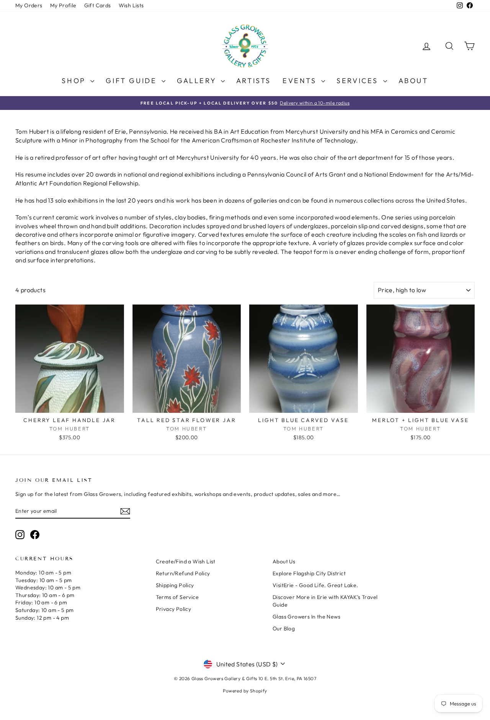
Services (358, 80)
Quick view (69, 404)
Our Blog (284, 628)
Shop (75, 80)
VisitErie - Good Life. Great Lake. (315, 585)
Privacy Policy (173, 608)
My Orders (28, 5)
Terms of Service (177, 597)
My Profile (63, 5)
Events (301, 80)
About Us (284, 561)
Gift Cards (97, 5)
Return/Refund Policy (183, 573)
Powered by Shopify (245, 691)
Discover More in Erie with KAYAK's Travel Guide (325, 601)
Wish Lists (131, 5)
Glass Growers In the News (306, 616)
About (413, 80)
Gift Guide (133, 80)
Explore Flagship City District (309, 573)
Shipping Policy (175, 585)
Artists (253, 80)
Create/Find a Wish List (186, 561)
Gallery (198, 80)
